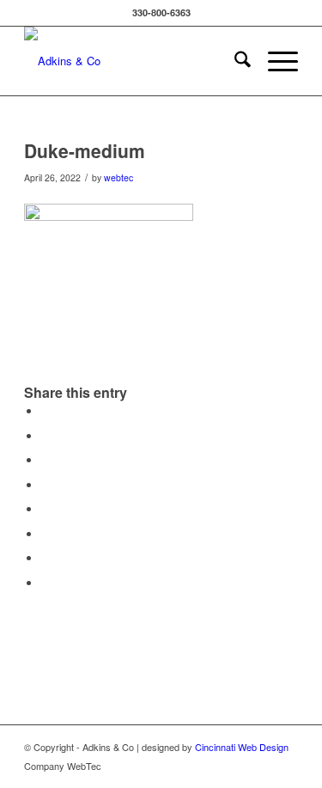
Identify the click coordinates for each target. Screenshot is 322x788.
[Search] (234, 61)
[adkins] (133, 61)
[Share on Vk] (45, 534)
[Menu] (274, 61)
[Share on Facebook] (45, 411)
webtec (118, 177)
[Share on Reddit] (45, 558)
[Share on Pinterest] (45, 460)
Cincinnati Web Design (242, 747)
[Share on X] (45, 436)
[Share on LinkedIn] (45, 485)
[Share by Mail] (45, 583)
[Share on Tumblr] (45, 509)
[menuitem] (234, 61)
